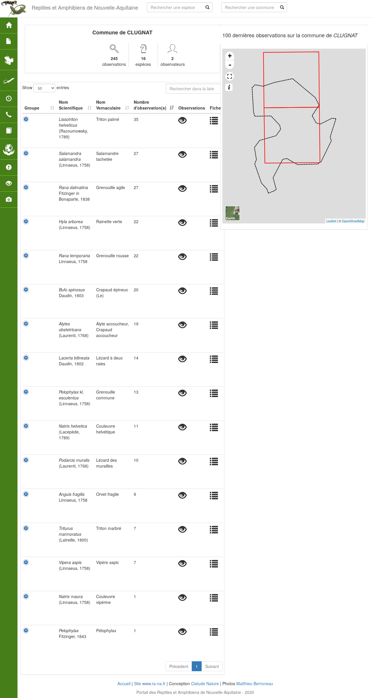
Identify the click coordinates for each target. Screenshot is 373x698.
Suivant (212, 666)
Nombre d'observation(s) (150, 105)
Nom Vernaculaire (108, 105)
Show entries (45, 87)
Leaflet (331, 220)
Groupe (31, 108)
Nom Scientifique (71, 105)
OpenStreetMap (353, 220)
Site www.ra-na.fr (150, 683)
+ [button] (230, 55)
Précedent (178, 666)
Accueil (124, 683)
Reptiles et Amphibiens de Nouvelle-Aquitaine (85, 7)
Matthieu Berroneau (254, 683)
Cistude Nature (205, 683)
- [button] (230, 65)
